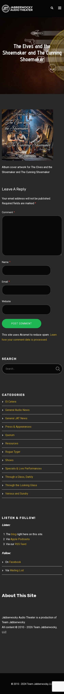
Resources (11, 443)
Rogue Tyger (12, 451)
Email (6, 281)
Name (6, 262)
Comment (8, 212)
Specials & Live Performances (23, 468)
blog (13, 534)
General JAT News (16, 418)
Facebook (15, 562)
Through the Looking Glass (21, 485)
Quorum (10, 435)
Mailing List (17, 570)
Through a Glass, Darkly (19, 476)
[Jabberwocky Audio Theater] (17, 8)
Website (6, 301)
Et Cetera (10, 401)
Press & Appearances (18, 426)
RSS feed (20, 544)
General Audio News (17, 410)
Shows (9, 460)
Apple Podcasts (20, 539)
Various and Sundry (16, 493)
